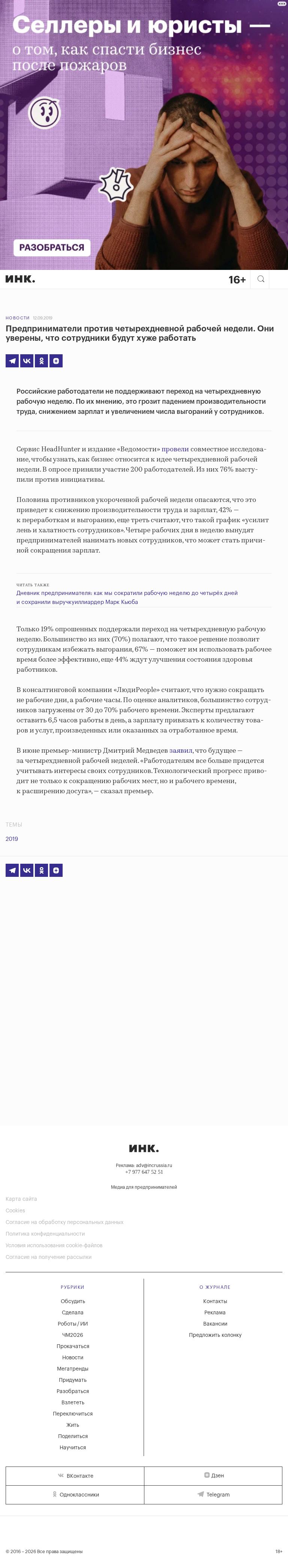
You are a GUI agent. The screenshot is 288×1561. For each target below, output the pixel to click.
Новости (18, 318)
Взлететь (73, 1402)
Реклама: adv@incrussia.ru (144, 1165)
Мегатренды (72, 1369)
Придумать (73, 1380)
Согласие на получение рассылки (49, 1257)
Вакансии (215, 1324)
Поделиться (73, 1436)
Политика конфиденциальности (45, 1234)
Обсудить (73, 1301)
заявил (181, 751)
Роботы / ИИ (73, 1324)
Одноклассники (78, 1495)
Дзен (218, 1476)
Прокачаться (73, 1346)
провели (175, 449)
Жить (72, 1425)
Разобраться (73, 1391)
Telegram (217, 1495)
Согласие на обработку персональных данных (64, 1222)
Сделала (73, 1312)
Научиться (73, 1447)
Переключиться (73, 1414)
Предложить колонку (215, 1335)
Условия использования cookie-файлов (54, 1245)
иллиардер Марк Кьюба (106, 602)
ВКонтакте (79, 1476)
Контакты (215, 1301)
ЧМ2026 (72, 1335)
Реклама (215, 1312)
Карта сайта (21, 1199)
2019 (12, 839)
